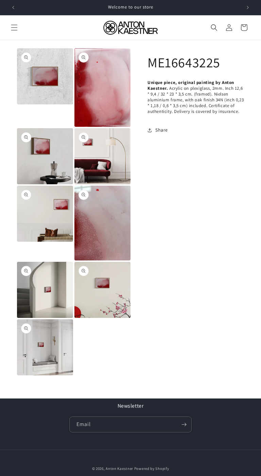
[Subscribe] (183, 424)
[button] (14, 27)
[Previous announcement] (13, 7)
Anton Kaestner (119, 468)
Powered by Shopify (151, 468)
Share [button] (161, 130)
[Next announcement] (247, 7)
